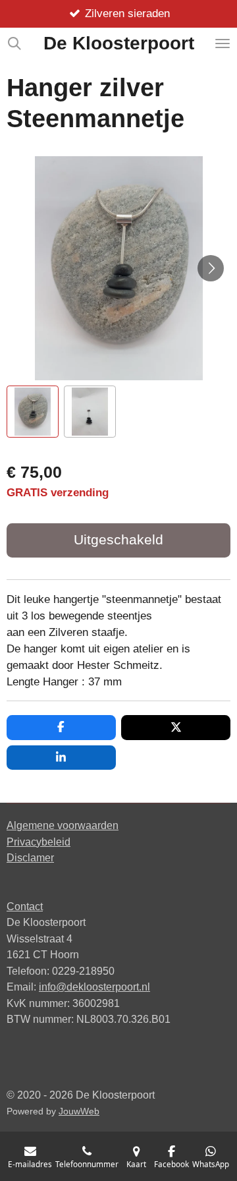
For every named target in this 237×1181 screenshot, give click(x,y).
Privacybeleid (38, 842)
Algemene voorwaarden (62, 825)
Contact (25, 906)
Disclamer (30, 857)
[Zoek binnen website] (14, 43)
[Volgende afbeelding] (211, 268)
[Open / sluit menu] (222, 43)
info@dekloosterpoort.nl (94, 987)
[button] (33, 412)
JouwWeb (79, 1111)
